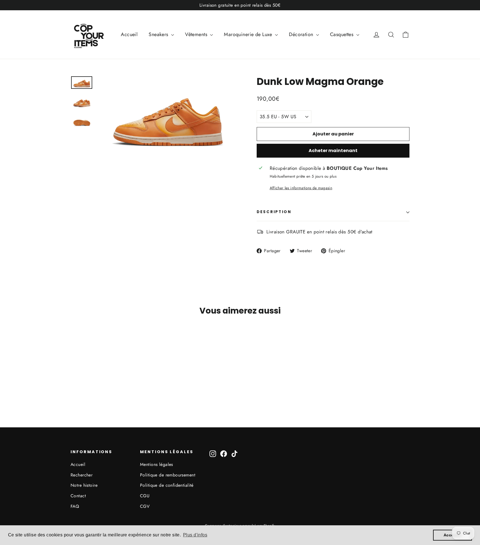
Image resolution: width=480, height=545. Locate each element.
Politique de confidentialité (167, 485)
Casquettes (342, 34)
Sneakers (159, 34)
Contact (78, 496)
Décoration (302, 34)
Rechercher (81, 475)
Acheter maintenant (333, 150)
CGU (144, 496)
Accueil (129, 34)
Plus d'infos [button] (195, 535)
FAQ (75, 506)
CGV (144, 506)
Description (274, 212)
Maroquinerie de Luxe (249, 34)
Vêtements (197, 34)
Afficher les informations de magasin (301, 188)
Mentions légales (156, 464)
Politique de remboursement (167, 475)
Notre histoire (84, 485)
